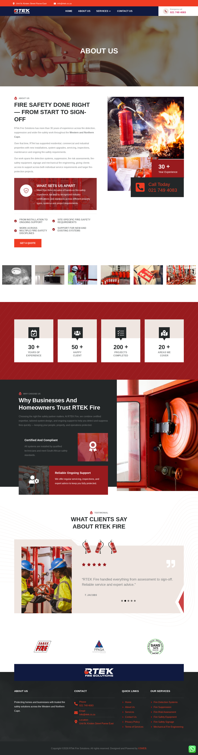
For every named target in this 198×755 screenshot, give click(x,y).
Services (102, 11)
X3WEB (142, 748)
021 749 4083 (178, 12)
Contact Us (124, 11)
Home (68, 11)
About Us (84, 11)
